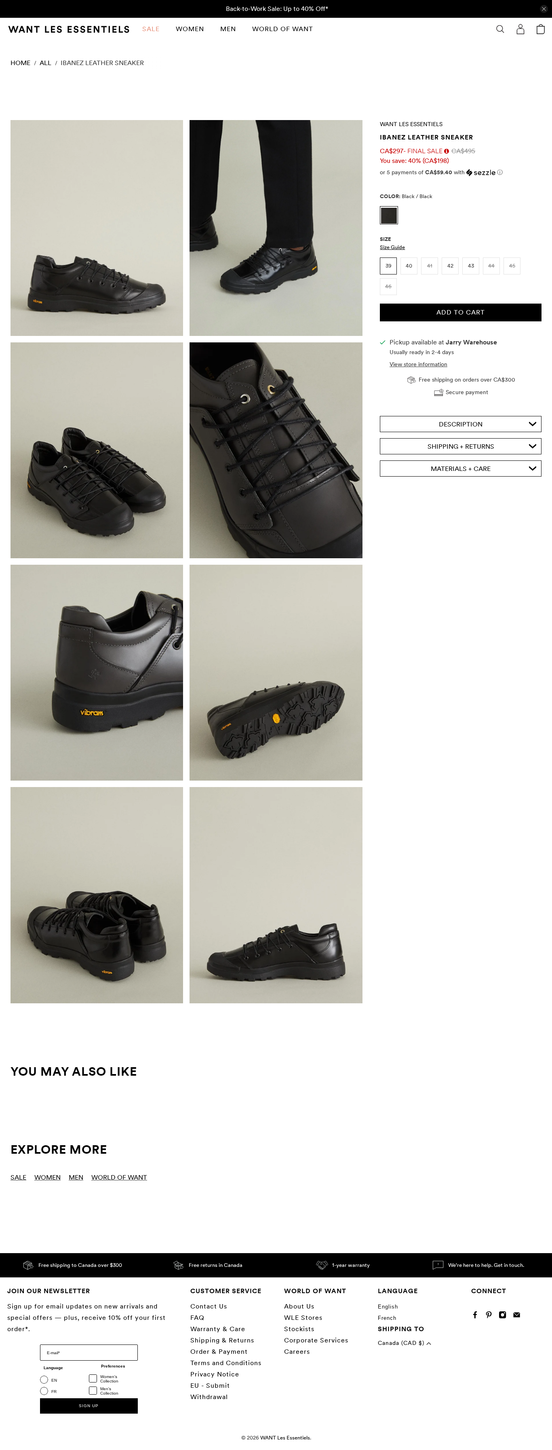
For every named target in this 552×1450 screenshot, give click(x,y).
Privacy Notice (214, 1374)
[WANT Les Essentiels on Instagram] (504, 1316)
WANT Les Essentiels (411, 124)
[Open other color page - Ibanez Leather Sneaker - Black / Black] (391, 222)
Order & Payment (219, 1351)
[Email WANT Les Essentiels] (519, 1316)
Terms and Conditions (225, 1363)
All (45, 63)
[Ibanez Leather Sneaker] (97, 228)
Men (228, 29)
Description (460, 424)
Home (20, 63)
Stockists (299, 1329)
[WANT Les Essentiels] (68, 29)
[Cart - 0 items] (541, 29)
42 (450, 266)
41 (429, 266)
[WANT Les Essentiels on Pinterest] (491, 1316)
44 (491, 266)
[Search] (500, 29)
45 (512, 266)
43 (471, 266)
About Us (299, 1306)
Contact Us (208, 1306)
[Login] (520, 29)
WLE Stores (303, 1317)
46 (388, 286)
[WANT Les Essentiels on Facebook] (477, 1316)
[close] (544, 9)
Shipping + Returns (461, 446)
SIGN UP (89, 1406)
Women (190, 29)
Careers (297, 1351)
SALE (151, 29)
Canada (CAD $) (402, 1343)
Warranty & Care (217, 1329)
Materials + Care (461, 469)
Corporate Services (316, 1340)
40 (409, 266)
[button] (460, 172)
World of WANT (282, 29)
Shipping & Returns (222, 1340)
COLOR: (406, 196)
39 (389, 266)
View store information (418, 364)
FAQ (197, 1317)
